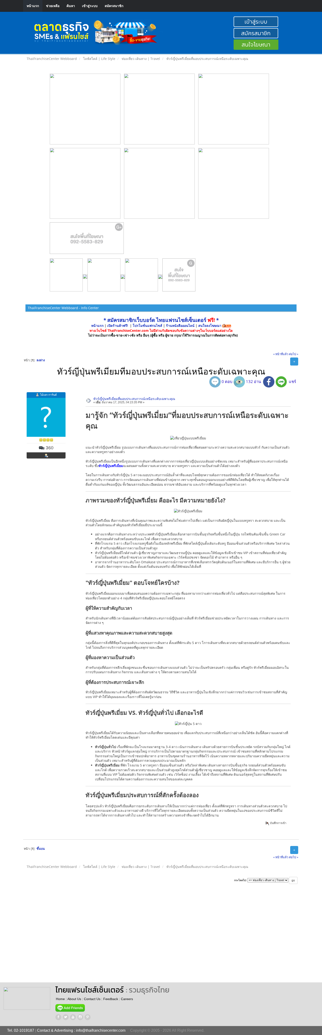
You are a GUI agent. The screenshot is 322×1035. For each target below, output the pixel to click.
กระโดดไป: (240, 880)
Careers (127, 999)
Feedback (110, 999)
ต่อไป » (293, 354)
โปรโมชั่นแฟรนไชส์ (148, 325)
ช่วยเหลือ (52, 6)
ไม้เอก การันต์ (48, 395)
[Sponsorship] (87, 240)
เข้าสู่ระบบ (90, 6)
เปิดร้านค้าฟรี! (117, 325)
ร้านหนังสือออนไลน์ (180, 325)
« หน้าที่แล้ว (280, 354)
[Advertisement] (195, 938)
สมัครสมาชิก (114, 6)
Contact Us (92, 999)
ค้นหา (70, 6)
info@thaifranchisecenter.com (100, 1030)
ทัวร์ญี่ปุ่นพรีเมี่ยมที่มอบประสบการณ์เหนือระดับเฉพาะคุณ (134, 398)
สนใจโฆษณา (256, 44)
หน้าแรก (33, 6)
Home (60, 999)
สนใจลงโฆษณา (209, 325)
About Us (74, 999)
